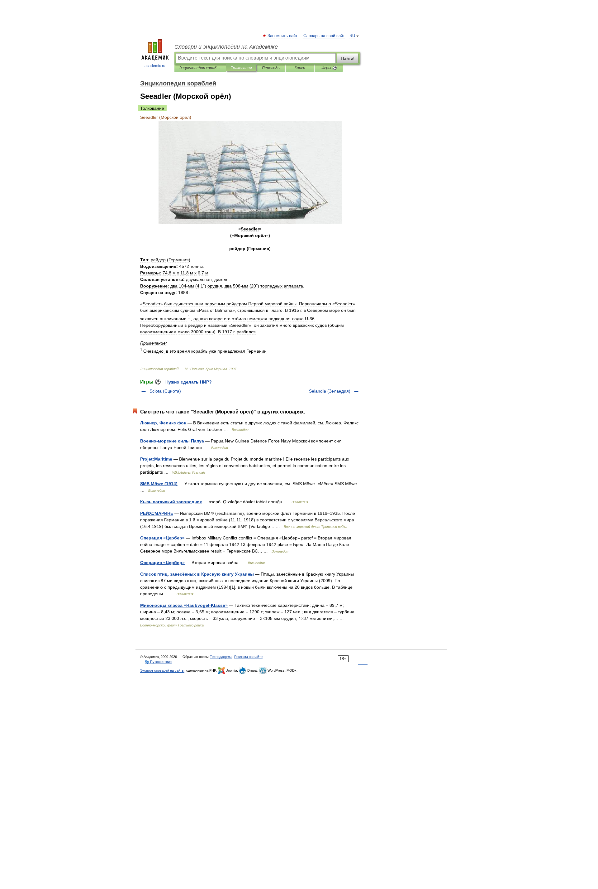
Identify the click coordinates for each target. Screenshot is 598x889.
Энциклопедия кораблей (200, 68)
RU (352, 36)
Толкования (241, 68)
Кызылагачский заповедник (171, 501)
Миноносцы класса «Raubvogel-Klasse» (184, 605)
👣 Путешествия (158, 662)
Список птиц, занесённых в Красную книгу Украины (197, 574)
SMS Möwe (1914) (159, 483)
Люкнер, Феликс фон (163, 422)
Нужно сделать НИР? (188, 381)
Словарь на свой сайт (324, 36)
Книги (300, 68)
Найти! (347, 58)
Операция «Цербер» (162, 537)
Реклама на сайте (248, 657)
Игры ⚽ (329, 68)
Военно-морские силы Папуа (172, 440)
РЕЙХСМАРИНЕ (156, 513)
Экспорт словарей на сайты (162, 670)
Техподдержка (221, 657)
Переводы (271, 68)
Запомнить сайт (282, 36)
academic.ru (155, 66)
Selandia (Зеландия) (329, 391)
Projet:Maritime (156, 459)
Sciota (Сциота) (165, 391)
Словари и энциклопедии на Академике (226, 47)
